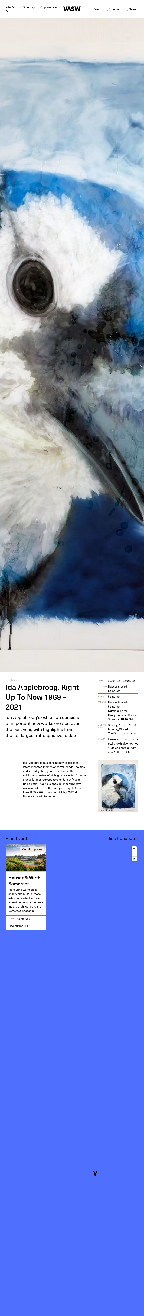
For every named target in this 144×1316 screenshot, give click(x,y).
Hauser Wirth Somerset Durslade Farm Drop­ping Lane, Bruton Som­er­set (122, 710)
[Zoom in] (134, 848)
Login (115, 9)
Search (133, 9)
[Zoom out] (134, 853)
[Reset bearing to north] (134, 858)
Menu (97, 9)
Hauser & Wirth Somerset (118, 688)
